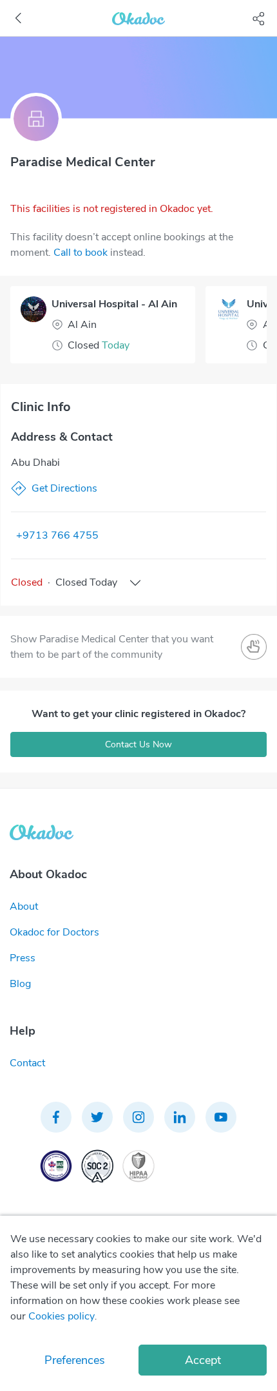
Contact (27, 1063)
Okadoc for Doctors (54, 932)
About (24, 906)
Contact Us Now (138, 744)
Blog (20, 984)
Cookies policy (61, 1316)
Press (22, 958)
